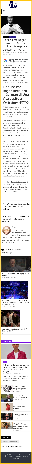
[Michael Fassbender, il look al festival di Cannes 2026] (7, 413)
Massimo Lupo (17, 373)
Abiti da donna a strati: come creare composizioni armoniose (21, 406)
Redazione (4, 446)
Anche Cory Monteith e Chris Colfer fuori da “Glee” (15, 330)
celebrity (22, 52)
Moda (5, 362)
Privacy (20, 446)
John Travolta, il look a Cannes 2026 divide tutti (20, 396)
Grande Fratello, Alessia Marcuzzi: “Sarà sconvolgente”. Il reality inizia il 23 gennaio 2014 (15, 302)
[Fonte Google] (16, 60)
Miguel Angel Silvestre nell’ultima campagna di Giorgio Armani (19, 388)
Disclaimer (15, 446)
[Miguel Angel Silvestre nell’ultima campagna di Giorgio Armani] (7, 385)
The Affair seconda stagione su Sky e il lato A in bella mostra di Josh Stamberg (15, 206)
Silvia (16, 52)
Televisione (12, 36)
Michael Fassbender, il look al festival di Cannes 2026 (20, 415)
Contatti (10, 446)
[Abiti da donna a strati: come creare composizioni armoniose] (7, 404)
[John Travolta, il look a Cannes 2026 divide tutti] (7, 395)
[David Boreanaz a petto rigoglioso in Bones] (16, 257)
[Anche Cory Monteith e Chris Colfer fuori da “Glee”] (10, 311)
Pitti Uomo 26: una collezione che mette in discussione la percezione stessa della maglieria (16, 368)
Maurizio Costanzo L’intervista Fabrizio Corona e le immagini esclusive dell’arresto (15, 218)
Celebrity (6, 36)
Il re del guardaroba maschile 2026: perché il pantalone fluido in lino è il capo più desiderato (20, 425)
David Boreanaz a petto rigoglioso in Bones (15, 275)
